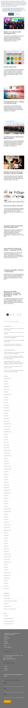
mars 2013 (6, 586)
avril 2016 (6, 516)
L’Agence (6, 636)
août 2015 (6, 532)
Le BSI (5, 639)
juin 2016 (6, 514)
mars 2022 (6, 405)
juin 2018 (6, 477)
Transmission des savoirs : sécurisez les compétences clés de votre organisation (12, 345)
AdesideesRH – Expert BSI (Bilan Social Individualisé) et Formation (12, 634)
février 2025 (6, 386)
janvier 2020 (6, 447)
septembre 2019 (7, 455)
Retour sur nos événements (10, 609)
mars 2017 (6, 506)
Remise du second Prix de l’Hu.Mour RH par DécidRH (13, 172)
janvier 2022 (6, 410)
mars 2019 (6, 461)
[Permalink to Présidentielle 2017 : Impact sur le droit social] (14, 92)
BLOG (5, 645)
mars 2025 (6, 383)
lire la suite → (15, 41)
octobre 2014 (7, 559)
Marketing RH (7, 638)
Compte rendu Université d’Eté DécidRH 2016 (13, 226)
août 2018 (6, 471)
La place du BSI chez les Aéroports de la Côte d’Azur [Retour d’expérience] (14, 337)
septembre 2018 (7, 469)
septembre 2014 (7, 562)
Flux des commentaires (9, 621)
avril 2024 (6, 391)
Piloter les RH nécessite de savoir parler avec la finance (14, 333)
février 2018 (6, 485)
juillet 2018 (6, 474)
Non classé (6, 603)
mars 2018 (6, 482)
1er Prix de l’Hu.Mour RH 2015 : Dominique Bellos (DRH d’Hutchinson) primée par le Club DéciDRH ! (14, 357)
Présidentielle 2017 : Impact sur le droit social (14, 102)
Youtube (6, 668)
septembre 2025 (7, 378)
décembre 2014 (7, 554)
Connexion (6, 615)
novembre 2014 (7, 556)
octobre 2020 (7, 429)
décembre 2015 (7, 524)
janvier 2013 (6, 588)
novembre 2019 (7, 450)
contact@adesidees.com (10, 658)
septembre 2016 (7, 511)
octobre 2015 (7, 527)
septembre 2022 (7, 394)
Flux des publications (8, 618)
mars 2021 (6, 415)
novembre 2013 (7, 575)
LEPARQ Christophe (8, 352)
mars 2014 (6, 570)
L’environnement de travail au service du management (14, 353)
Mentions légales (7, 647)
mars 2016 (6, 519)
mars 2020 (6, 442)
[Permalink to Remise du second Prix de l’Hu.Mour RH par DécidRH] (14, 162)
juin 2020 (6, 434)
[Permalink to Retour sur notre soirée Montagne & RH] (14, 22)
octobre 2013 (7, 578)
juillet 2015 (6, 535)
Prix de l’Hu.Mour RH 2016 (13, 206)
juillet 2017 (6, 498)
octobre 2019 (7, 453)
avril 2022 (6, 402)
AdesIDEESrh (7, 595)
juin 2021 (6, 413)
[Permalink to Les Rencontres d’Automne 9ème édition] (14, 127)
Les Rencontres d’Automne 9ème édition (13, 137)
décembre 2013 (7, 572)
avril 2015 (6, 543)
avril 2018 (6, 479)
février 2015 (6, 548)
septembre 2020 (7, 431)
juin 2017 (6, 501)
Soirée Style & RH (10, 67)
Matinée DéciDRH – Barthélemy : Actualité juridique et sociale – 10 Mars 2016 (12, 293)
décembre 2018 (7, 466)
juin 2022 (6, 399)
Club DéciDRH (7, 598)
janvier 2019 (6, 463)
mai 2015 (6, 540)
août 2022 (6, 397)
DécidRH (6, 641)
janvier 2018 (6, 487)
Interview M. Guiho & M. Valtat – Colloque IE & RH (13, 249)
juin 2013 (6, 580)
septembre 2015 (7, 530)
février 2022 (6, 407)
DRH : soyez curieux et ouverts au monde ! (13, 367)
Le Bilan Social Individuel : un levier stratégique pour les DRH (14, 341)
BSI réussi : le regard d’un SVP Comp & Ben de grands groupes (14, 329)
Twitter (5, 666)
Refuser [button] (17, 14)
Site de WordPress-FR (8, 623)
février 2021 (6, 418)
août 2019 (6, 458)
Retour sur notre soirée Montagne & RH (12, 32)
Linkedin (6, 670)
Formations (6, 643)
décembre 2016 (7, 508)
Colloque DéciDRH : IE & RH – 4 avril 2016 (13, 270)
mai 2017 (6, 503)
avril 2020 (6, 439)
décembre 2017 (7, 490)
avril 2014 (6, 567)
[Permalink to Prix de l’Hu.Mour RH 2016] (14, 196)
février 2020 (6, 445)
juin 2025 (6, 381)
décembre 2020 (7, 423)
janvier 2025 (6, 389)
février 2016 (6, 522)
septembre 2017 (7, 493)
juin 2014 (6, 564)
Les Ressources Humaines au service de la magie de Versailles (14, 371)
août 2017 (6, 495)
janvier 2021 (6, 421)
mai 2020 (6, 437)
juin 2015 (6, 538)
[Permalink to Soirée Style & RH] (14, 57)
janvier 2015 (6, 551)
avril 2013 (6, 583)
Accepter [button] (11, 14)
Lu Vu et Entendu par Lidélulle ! (10, 601)
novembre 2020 (7, 426)
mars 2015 (6, 546)
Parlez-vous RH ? (7, 606)
